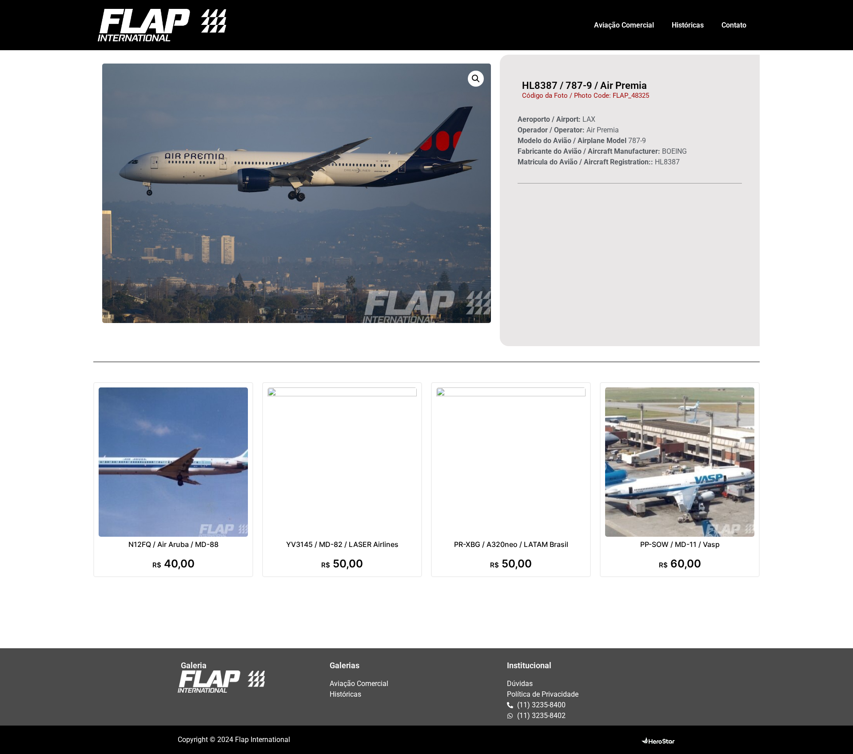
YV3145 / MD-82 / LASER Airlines (342, 544)
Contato (733, 25)
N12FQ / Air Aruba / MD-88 (173, 544)
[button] (476, 79)
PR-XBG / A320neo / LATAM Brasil (511, 544)
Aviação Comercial (624, 25)
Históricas (688, 25)
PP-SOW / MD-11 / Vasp (680, 544)
